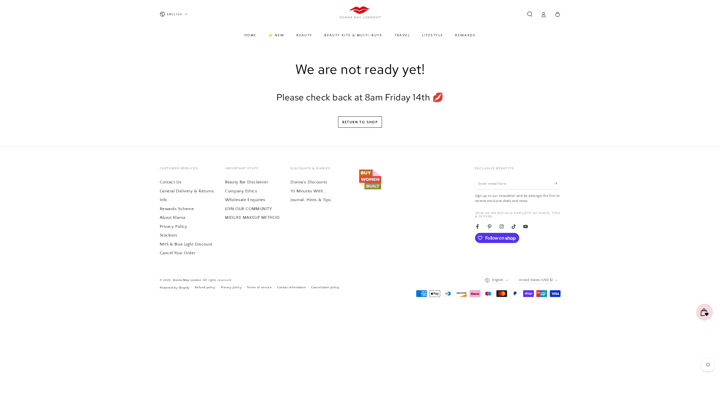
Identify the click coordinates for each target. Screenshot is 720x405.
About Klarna (172, 217)
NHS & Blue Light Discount (186, 244)
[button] (530, 14)
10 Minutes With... (309, 191)
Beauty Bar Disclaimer (246, 182)
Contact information (291, 287)
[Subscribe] (557, 183)
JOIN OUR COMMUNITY (248, 208)
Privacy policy (231, 287)
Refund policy (205, 287)
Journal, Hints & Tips (311, 199)
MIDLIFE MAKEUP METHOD (252, 217)
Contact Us (171, 182)
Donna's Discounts (309, 182)
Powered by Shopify (175, 287)
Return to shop (360, 122)
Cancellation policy (325, 287)
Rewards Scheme (177, 208)
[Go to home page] (360, 14)
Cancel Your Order (178, 253)
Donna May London (187, 280)
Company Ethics (241, 191)
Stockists (168, 235)
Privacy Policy (173, 226)
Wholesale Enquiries (245, 199)
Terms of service (259, 287)
